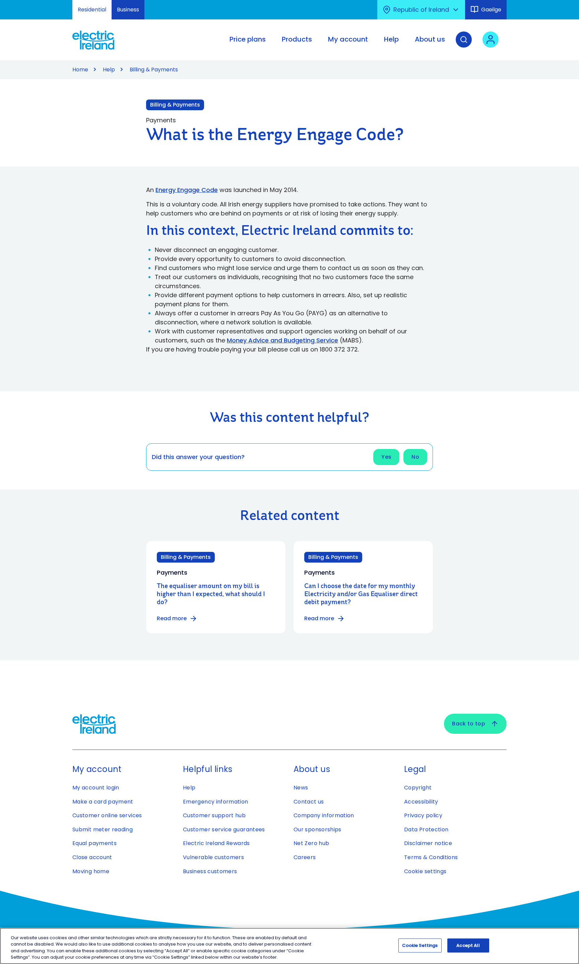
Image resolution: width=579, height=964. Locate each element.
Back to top (468, 723)
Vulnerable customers (213, 857)
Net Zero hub (311, 843)
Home (80, 69)
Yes (386, 457)
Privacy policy (423, 815)
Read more (172, 618)
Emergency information (215, 802)
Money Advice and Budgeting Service (282, 340)
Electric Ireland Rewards (216, 843)
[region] (289, 946)
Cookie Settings (420, 945)
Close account (92, 857)
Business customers (210, 871)
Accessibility (421, 802)
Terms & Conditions (431, 857)
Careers (305, 857)
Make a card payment (102, 802)
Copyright (418, 787)
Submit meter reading (102, 829)
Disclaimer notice (428, 843)
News (301, 787)
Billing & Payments (175, 105)
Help (109, 69)
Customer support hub (214, 815)
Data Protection (426, 829)
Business (128, 9)
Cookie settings (425, 871)
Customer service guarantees (224, 829)
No (415, 457)
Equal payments (94, 843)
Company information (324, 815)
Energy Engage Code (186, 190)
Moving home (90, 871)
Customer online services (107, 815)
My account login (95, 787)
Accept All (467, 945)
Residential (92, 9)
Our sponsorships (317, 829)
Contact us (309, 802)
